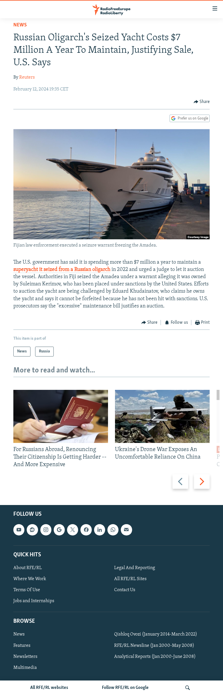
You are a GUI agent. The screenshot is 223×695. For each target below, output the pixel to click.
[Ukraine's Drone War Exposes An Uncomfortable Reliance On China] (162, 416)
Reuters (27, 77)
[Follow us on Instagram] (45, 529)
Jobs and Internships (33, 601)
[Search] (187, 687)
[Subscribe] (126, 529)
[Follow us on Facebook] (85, 529)
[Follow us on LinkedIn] (99, 529)
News (20, 25)
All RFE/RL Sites (130, 579)
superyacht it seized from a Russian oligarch (61, 269)
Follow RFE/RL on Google (125, 687)
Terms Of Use (26, 590)
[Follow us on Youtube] (18, 529)
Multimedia (25, 667)
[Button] (202, 102)
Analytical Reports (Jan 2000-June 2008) (155, 656)
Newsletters (25, 656)
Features (21, 645)
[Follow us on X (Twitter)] (72, 529)
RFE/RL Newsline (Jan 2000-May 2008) (154, 645)
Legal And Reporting (134, 568)
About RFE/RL (27, 568)
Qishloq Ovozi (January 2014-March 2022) (155, 634)
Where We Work (29, 579)
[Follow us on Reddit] (32, 529)
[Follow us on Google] (59, 529)
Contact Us (124, 590)
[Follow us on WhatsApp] (112, 529)
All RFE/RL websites (49, 687)
